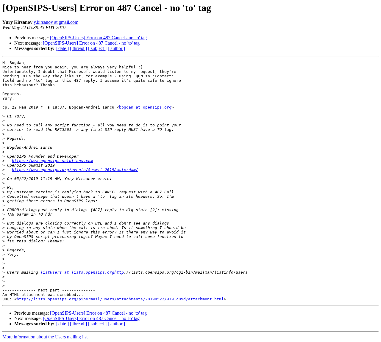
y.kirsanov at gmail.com (56, 22)
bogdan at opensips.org (145, 107)
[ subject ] (97, 48)
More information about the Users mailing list (45, 336)
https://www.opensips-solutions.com (52, 161)
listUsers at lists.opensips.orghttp (82, 272)
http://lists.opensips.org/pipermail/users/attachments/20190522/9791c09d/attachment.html (120, 299)
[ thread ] (78, 48)
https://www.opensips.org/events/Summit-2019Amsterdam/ (75, 169)
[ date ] (62, 48)
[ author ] (116, 48)
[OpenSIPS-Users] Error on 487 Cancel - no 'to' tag (98, 37)
